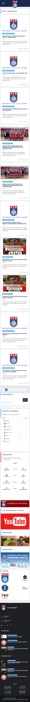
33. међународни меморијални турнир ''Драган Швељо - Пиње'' (17, 662)
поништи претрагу (6, 402)
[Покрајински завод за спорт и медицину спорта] (8, 687)
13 (21, 389)
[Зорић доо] (22, 687)
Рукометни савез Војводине (9, 698)
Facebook (4, 625)
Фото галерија (14, 699)
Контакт (26, 699)
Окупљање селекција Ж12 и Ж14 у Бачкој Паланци (14, 371)
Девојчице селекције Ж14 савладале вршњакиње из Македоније (12, 147)
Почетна (4, 699)
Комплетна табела (15, 414)
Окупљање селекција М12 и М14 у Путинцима (15, 109)
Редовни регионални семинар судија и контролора (17, 649)
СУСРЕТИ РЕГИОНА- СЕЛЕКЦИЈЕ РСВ (14, 73)
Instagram (10, 625)
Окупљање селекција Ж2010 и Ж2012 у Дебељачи (13, 36)
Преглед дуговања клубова (14, 636)
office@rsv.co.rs (6, 621)
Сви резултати (6, 459)
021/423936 (5, 617)
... (15, 389)
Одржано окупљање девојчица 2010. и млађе (14, 260)
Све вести (8, 699)
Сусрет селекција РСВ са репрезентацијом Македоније (14, 223)
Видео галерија (21, 699)
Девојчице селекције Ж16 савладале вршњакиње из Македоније (12, 185)
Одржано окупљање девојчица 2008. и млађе (14, 297)
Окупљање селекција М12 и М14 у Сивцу (15, 334)
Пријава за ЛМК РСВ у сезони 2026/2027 (17, 641)
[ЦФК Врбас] (22, 691)
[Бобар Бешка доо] (8, 692)
